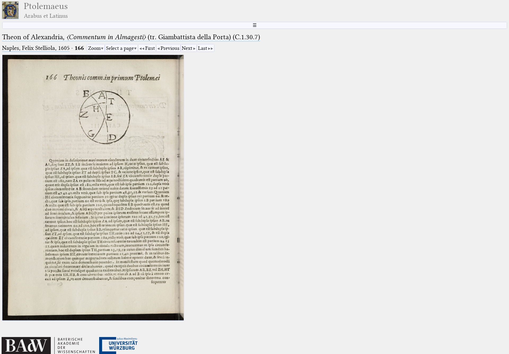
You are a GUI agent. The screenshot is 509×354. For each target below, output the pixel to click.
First (150, 48)
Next (187, 48)
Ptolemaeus (46, 10)
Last (202, 48)
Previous (170, 48)
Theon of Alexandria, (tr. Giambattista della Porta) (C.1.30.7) (131, 37)
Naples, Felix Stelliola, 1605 (36, 47)
